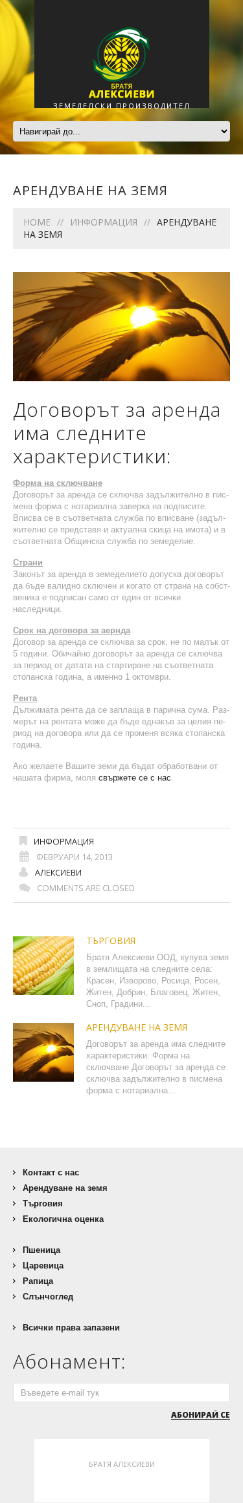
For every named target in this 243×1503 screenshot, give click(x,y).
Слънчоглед (48, 1296)
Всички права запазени (71, 1327)
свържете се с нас (134, 778)
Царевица (43, 1265)
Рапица (38, 1281)
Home (37, 222)
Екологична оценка (63, 1219)
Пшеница (41, 1250)
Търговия (43, 1203)
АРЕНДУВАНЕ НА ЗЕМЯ (136, 1027)
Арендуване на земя (65, 1188)
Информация (103, 222)
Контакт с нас (51, 1172)
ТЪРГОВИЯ (110, 940)
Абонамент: (69, 1361)
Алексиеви (58, 872)
